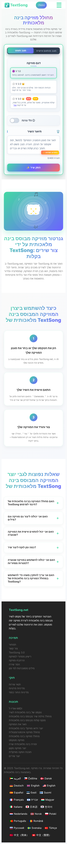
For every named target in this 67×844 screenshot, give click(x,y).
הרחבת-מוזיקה (17, 660)
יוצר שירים (14, 756)
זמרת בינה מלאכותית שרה (23, 744)
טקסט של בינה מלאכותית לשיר (25, 712)
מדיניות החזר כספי (19, 692)
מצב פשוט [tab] (20, 50)
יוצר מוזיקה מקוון (17, 748)
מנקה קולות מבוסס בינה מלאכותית (27, 720)
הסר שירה (14, 664)
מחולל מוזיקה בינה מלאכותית (24, 736)
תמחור (12, 644)
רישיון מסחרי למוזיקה (20, 656)
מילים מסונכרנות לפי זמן (22, 668)
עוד (15, 105)
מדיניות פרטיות (17, 688)
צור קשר (13, 648)
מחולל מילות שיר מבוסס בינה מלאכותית (30, 716)
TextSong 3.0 (17, 652)
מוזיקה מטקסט (16, 740)
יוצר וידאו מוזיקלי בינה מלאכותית (26, 728)
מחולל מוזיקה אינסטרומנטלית (24, 732)
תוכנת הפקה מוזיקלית (20, 752)
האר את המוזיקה (17, 724)
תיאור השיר (43, 131)
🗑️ (58, 131)
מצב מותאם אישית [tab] (46, 50)
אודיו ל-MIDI (15, 708)
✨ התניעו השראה (50, 152)
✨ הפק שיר (33, 167)
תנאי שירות (15, 684)
